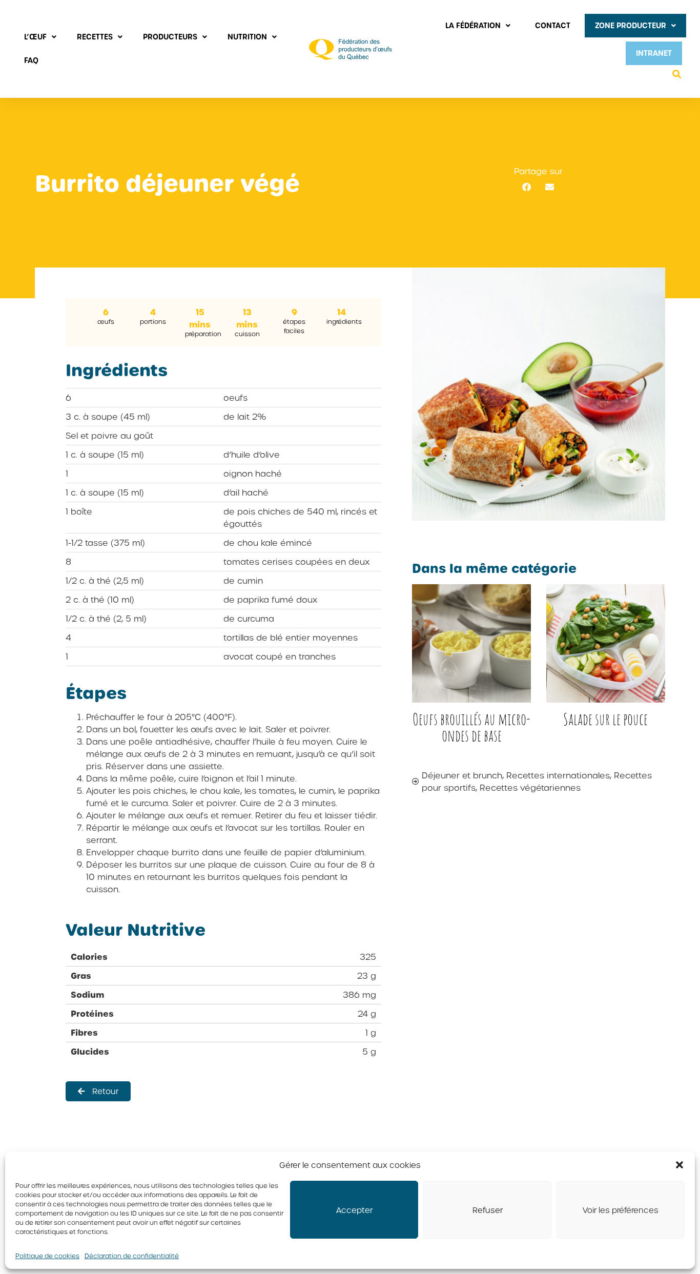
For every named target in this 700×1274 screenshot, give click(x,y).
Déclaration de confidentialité (132, 1255)
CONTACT (552, 25)
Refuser (487, 1210)
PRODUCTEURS (170, 36)
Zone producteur (630, 25)
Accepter (354, 1210)
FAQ (31, 60)
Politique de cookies (47, 1255)
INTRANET (654, 53)
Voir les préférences (620, 1210)
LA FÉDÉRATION (473, 25)
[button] (679, 1165)
